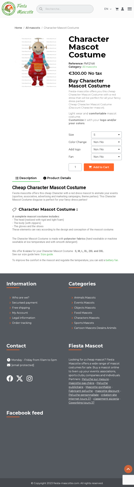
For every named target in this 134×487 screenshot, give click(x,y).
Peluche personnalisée (84, 394)
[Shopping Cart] (117, 9)
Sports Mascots (84, 322)
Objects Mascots (84, 307)
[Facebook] (10, 378)
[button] (15, 61)
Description (28, 178)
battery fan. (112, 260)
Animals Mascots (84, 297)
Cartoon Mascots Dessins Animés (95, 328)
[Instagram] (29, 378)
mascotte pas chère (81, 383)
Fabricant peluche (81, 391)
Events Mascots (84, 302)
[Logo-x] (19, 378)
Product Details (59, 178)
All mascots (89, 67)
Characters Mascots (86, 317)
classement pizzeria (106, 398)
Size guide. (47, 254)
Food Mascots (83, 312)
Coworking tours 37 (81, 402)
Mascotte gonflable (98, 387)
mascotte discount (107, 391)
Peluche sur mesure (95, 379)
